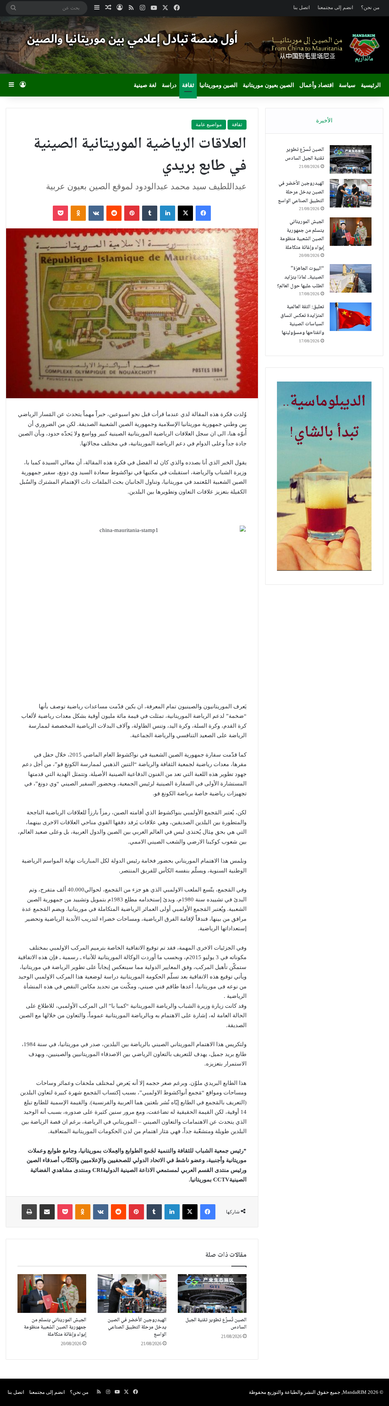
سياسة (347, 85)
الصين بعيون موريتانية (268, 85)
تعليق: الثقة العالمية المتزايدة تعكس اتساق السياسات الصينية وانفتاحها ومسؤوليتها (302, 319)
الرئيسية (371, 85)
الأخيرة (324, 120)
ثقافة (188, 85)
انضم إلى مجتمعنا (335, 7)
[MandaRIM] (324, 47)
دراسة (169, 85)
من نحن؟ (370, 7)
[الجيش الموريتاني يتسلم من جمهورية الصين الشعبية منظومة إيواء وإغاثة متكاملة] (51, 1293)
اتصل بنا (301, 7)
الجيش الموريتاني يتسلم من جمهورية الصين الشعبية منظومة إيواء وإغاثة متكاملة (55, 1327)
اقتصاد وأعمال (316, 85)
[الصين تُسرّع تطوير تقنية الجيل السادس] (212, 1293)
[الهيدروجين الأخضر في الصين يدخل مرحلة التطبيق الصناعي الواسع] (132, 1293)
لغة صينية (145, 85)
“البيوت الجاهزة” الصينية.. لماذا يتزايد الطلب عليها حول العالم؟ (300, 277)
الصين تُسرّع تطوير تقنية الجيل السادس (216, 1324)
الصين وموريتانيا (218, 85)
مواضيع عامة (209, 124)
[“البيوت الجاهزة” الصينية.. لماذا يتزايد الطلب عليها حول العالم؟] (351, 278)
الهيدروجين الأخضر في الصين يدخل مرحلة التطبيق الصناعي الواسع (137, 1327)
